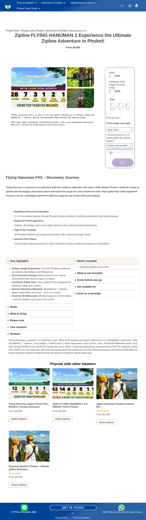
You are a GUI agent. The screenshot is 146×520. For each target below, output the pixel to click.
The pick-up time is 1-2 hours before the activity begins (118, 138)
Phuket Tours (12, 30)
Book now (122, 162)
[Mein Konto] (136, 5)
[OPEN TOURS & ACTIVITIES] (36, 3)
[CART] (130, 5)
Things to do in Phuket (32, 30)
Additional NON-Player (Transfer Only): (117, 85)
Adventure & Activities (56, 30)
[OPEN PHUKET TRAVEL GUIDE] (39, 8)
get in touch (73, 507)
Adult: (112, 72)
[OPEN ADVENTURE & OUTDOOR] (65, 3)
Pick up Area (114, 118)
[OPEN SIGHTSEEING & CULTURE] (94, 3)
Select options (19, 419)
